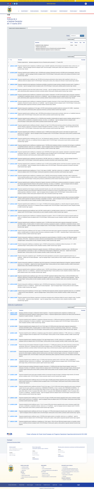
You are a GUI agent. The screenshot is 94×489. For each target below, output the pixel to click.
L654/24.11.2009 (13, 175)
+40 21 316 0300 (12, 455)
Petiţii (43, 467)
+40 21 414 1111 (12, 454)
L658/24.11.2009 (13, 189)
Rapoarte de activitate (46, 475)
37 (8, 290)
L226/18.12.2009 (13, 230)
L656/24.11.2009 (13, 421)
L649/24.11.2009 (13, 66)
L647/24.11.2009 (13, 163)
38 (8, 297)
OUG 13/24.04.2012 (61, 0)
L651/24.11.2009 (13, 113)
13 (8, 131)
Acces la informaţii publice (46, 468)
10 (8, 113)
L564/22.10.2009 (13, 297)
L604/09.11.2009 (13, 359)
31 (8, 249)
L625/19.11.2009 (13, 276)
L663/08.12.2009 (13, 94)
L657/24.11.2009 (13, 203)
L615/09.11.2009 (13, 319)
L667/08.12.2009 (13, 101)
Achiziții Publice (21, 484)
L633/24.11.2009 (13, 145)
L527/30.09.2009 (13, 249)
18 (8, 163)
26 (8, 215)
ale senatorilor (65, 467)
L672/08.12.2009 (13, 72)
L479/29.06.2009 (13, 237)
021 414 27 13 (60, 450)
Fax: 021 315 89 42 (35, 455)
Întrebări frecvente (46, 484)
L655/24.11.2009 (13, 182)
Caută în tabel (70, 39)
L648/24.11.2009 (13, 312)
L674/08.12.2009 (13, 404)
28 (8, 230)
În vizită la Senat (38, 484)
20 (8, 175)
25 (8, 210)
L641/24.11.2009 (13, 89)
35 (8, 276)
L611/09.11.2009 (13, 326)
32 (8, 255)
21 (8, 182)
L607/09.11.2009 (13, 416)
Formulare (64, 476)
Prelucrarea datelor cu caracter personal (49, 476)
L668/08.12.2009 (13, 222)
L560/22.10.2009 (13, 255)
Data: (68, 36)
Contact (60, 484)
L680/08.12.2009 (13, 379)
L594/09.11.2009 (13, 397)
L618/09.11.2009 (13, 333)
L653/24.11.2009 (13, 210)
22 (8, 189)
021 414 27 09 (34, 452)
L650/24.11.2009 (13, 84)
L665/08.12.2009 (13, 158)
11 (8, 118)
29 (8, 237)
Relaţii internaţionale (63, 11)
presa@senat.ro (61, 456)
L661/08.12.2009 (13, 125)
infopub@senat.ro (35, 458)
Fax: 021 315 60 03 (61, 452)
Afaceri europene (53, 11)
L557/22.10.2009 (13, 284)
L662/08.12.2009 (13, 131)
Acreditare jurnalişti (25, 467)
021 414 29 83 (34, 453)
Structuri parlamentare (34, 11)
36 (8, 284)
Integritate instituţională (67, 479)
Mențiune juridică (83, 11)
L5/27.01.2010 (13, 351)
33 (8, 262)
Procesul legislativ (44, 11)
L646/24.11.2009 (13, 197)
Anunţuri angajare (30, 484)
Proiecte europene (73, 11)
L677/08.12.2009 (13, 79)
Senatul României (24, 11)
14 (8, 138)
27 (8, 222)
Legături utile (54, 484)
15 (8, 145)
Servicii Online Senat (51, 3)
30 (8, 244)
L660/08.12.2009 (13, 215)
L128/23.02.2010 (13, 314)
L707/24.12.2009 (13, 366)
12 (8, 125)
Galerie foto (24, 470)
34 (8, 269)
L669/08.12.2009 (13, 138)
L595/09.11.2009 (13, 411)
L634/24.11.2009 (13, 170)
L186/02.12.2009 (13, 108)
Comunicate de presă (25, 468)
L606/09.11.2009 (13, 339)
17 (8, 158)
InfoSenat (23, 473)
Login (78, 484)
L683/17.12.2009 (13, 290)
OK (75, 0)
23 (8, 197)
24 (8, 203)
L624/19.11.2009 (13, 269)
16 (8, 152)
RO (85, 3)
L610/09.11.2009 (13, 374)
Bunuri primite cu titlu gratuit (68, 474)
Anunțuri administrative (12, 484)
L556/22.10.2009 (13, 262)
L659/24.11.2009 (13, 118)
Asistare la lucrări (45, 473)
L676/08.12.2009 (13, 152)
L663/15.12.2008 (13, 244)
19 (8, 170)
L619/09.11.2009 (13, 386)
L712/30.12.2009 (13, 344)
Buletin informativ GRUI (26, 475)
